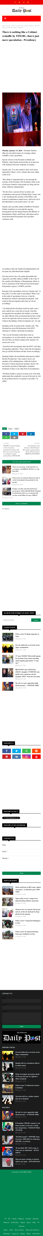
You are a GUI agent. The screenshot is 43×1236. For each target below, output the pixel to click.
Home (3, 26)
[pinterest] (28, 2)
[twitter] (19, 2)
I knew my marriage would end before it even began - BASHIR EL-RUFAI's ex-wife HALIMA (25, 469)
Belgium (21, 1219)
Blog (34, 1222)
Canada (14, 1219)
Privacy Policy (19, 1230)
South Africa (15, 1222)
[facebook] (15, 2)
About (11, 1230)
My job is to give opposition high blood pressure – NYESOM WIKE (27, 684)
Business (22, 1226)
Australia (28, 1219)
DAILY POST (27, 1172)
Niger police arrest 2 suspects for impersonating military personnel (26, 899)
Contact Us (15, 1234)
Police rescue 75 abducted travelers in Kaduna (27, 1086)
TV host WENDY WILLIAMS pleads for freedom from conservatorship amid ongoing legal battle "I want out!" (28, 659)
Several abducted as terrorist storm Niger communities (27, 646)
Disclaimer (6, 1234)
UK (9, 1219)
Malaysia (6, 1222)
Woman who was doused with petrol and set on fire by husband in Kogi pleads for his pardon (26, 480)
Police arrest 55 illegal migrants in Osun (27, 635)
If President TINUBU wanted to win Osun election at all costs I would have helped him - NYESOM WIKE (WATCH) (27, 1126)
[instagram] (23, 2)
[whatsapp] (26, 751)
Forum (10, 429)
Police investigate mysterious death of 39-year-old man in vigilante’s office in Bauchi (27, 1076)
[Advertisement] (21, 69)
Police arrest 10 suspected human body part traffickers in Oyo (26, 932)
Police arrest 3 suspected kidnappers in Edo (27, 921)
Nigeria (23, 1222)
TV (38, 1222)
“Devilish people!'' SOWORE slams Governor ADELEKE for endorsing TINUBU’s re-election (27, 1139)
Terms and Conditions (32, 1230)
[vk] (16, 756)
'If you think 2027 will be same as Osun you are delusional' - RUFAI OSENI (27, 1150)
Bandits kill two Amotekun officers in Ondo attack (27, 1064)
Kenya (29, 1222)
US (5, 1219)
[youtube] (36, 756)
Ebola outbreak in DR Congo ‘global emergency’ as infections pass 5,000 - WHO (28, 889)
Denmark (35, 1219)
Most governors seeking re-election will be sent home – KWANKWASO (27, 1160)
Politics (9, 26)
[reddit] (36, 751)
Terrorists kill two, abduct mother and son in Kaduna (27, 1097)
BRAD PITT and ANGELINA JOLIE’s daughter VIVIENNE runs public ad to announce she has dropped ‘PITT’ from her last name (27, 673)
